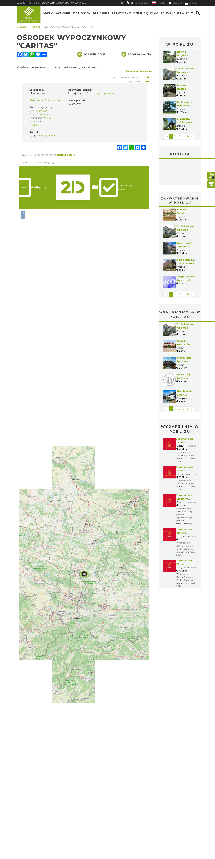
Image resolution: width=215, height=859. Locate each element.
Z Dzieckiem (82, 13)
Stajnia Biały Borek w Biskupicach (184, 395)
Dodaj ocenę (66, 155)
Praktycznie (121, 13)
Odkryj (48, 13)
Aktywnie (63, 13)
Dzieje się (140, 13)
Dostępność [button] (141, 3)
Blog (154, 13)
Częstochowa (180, 172)
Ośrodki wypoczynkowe (100, 93)
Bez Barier (101, 13)
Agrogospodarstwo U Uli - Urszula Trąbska (188, 263)
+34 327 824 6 (47, 135)
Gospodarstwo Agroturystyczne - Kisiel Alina (187, 280)
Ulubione (177, 3)
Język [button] (161, 3)
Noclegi (33, 125)
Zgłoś (145, 77)
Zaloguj (193, 3)
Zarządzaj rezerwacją (139, 71)
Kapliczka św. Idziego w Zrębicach (184, 106)
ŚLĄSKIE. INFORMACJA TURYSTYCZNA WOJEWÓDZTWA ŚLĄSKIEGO (51, 3)
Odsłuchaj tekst (94, 54)
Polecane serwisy (175, 13)
